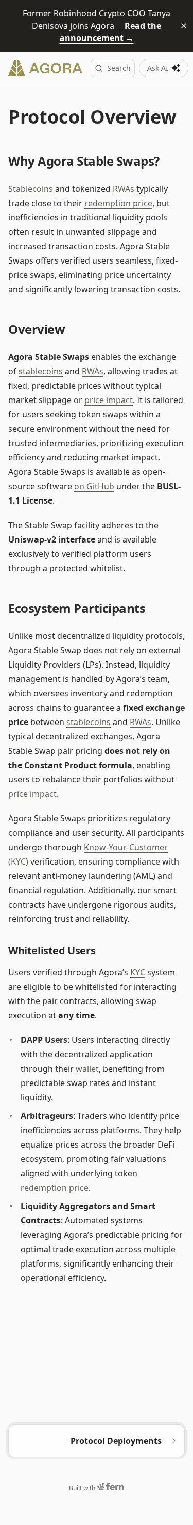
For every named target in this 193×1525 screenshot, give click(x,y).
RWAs (123, 188)
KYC (137, 972)
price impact (108, 400)
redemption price (118, 203)
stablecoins (41, 371)
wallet (87, 1068)
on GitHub (94, 486)
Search (119, 68)
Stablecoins (30, 188)
